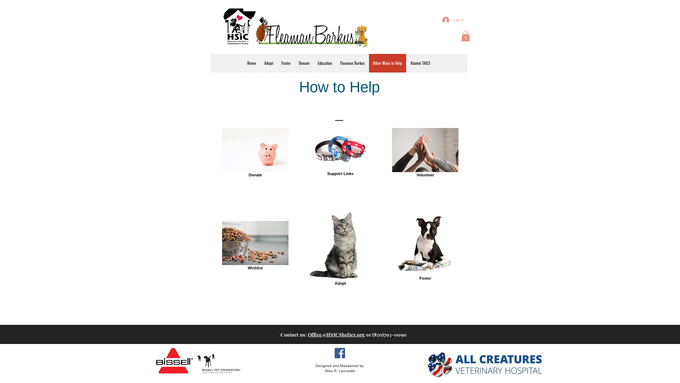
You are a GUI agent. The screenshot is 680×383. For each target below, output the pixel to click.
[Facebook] (340, 353)
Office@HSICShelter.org (336, 334)
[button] (465, 36)
